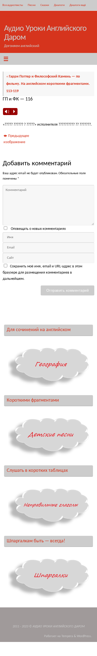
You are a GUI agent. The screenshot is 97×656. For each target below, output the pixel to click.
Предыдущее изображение (16, 139)
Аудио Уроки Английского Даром (45, 33)
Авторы (7, 16)
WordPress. (84, 636)
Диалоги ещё (78, 5)
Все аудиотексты (12, 5)
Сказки (44, 5)
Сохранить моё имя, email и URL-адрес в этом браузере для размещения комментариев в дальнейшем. (42, 273)
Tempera (67, 636)
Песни (32, 5)
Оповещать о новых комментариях (38, 229)
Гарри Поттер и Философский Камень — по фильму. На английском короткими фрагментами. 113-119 (48, 84)
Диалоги (59, 5)
